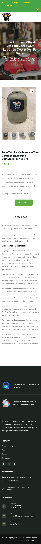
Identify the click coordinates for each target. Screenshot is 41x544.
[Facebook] (4, 464)
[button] (32, 91)
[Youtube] (14, 464)
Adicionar (23, 203)
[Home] (7, 17)
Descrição (21, 217)
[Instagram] (9, 464)
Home (5, 56)
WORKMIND (30, 541)
